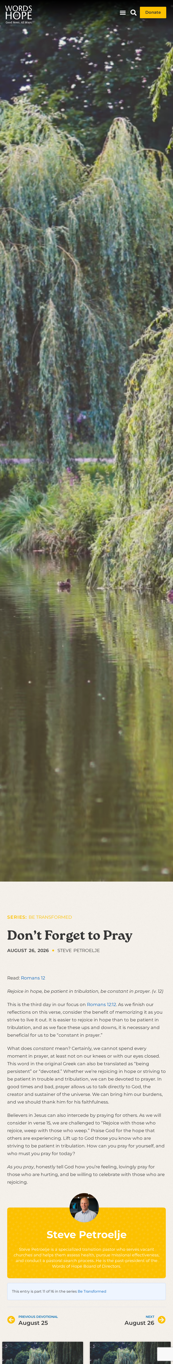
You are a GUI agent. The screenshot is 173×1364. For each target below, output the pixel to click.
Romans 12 (33, 978)
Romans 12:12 (101, 1004)
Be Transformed (50, 917)
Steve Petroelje (87, 1234)
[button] (122, 12)
